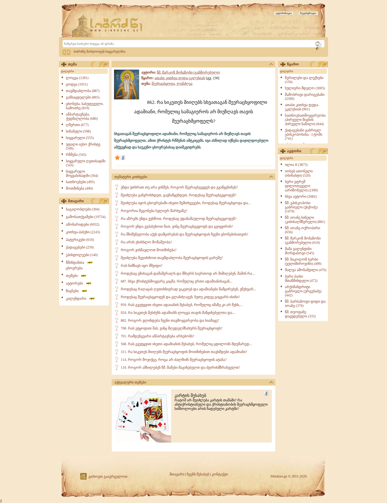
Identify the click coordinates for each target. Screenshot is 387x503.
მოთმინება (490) (79, 188)
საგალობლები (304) (82, 209)
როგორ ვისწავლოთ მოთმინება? (148, 250)
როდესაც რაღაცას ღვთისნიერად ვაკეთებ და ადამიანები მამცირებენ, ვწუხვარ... (188, 289)
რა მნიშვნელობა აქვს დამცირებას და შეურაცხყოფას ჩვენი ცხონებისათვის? (184, 234)
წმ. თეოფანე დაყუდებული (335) (300, 314)
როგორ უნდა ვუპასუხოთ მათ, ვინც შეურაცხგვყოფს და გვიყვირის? (177, 226)
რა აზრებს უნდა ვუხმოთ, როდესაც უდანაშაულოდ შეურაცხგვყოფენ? (178, 218)
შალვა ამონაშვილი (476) (305, 270)
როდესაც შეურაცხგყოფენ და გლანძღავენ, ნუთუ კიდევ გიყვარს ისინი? (180, 297)
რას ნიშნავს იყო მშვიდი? (141, 266)
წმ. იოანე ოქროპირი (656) (302, 230)
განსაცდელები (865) (82, 97)
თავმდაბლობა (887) (82, 91)
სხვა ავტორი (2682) (301, 196)
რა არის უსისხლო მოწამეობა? (146, 242)
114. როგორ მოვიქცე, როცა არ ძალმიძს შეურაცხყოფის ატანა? (174, 360)
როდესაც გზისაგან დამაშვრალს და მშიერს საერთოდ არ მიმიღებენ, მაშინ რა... (188, 273)
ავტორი (294, 151)
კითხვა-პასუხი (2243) (83, 232)
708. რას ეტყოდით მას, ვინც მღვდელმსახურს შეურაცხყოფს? (171, 328)
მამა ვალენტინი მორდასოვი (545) (299, 251)
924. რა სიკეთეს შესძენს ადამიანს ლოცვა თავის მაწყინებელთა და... (178, 313)
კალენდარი (77, 298)
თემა (72, 64)
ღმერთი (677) (77, 125)
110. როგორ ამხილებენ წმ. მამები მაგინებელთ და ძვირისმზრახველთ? (180, 367)
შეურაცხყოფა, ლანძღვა (172, 84)
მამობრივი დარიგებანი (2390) (305, 97)
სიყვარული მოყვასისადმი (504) (82, 173)
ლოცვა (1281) (77, 78)
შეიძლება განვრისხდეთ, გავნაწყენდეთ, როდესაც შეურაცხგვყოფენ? (178, 195)
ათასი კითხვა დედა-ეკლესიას (180, 78)
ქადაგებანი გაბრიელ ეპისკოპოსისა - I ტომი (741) (303, 134)
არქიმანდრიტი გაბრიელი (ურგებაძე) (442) (303, 291)
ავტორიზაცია (283, 13)
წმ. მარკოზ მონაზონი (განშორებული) (188, 72)
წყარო (293, 64)
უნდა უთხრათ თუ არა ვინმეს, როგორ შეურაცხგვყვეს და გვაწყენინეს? (179, 187)
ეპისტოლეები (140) (82, 255)
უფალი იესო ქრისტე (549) (83, 146)
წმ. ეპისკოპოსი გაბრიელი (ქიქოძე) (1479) (301, 207)
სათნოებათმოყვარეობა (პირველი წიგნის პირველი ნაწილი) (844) (305, 119)
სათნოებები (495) (80, 182)
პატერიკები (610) (80, 240)
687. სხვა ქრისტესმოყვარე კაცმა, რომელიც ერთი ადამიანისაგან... (176, 281)
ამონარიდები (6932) (82, 224)
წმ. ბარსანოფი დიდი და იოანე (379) (305, 304)
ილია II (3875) (296, 165)
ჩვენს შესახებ (198, 474)
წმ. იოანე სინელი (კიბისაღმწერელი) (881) (305, 220)
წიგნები (73, 291)
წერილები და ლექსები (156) (304, 80)
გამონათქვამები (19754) (85, 217)
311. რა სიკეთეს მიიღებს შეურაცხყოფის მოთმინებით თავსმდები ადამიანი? (184, 352)
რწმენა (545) (76, 154)
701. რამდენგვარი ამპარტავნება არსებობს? (157, 336)
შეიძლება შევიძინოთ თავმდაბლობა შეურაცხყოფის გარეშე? (172, 258)
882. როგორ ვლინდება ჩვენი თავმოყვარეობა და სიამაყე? (170, 320)
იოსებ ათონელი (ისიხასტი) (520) (299, 173)
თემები (73, 276)
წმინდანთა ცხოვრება (76, 265)
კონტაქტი (220, 474)
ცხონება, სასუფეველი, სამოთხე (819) (84, 106)
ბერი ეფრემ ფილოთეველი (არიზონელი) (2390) (301, 186)
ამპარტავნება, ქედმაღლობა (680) (82, 116)
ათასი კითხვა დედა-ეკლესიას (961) (302, 107)
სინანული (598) (78, 131)
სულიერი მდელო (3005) (305, 88)
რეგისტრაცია (308, 13)
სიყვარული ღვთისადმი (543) (85, 163)
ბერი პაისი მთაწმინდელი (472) (301, 278)
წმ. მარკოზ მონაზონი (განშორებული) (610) (303, 240)
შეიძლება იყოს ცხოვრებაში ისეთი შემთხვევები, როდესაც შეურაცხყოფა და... (186, 203)
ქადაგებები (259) (80, 247)
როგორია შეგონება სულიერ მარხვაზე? (154, 211)
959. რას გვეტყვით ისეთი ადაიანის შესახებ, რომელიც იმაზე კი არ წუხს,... (182, 305)
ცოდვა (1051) (77, 84)
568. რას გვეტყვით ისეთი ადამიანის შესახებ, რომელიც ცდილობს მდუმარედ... (186, 344)
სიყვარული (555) (80, 138)
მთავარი (76, 201)
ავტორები (76, 283)
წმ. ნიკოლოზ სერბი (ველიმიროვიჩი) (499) (303, 261)
